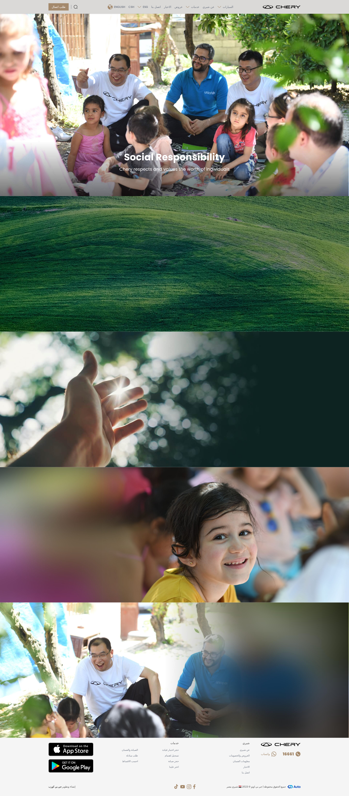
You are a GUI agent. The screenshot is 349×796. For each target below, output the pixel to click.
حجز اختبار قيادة (170, 750)
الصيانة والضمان (130, 750)
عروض (178, 7)
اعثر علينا (174, 767)
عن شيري (208, 7)
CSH (131, 7)
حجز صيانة (173, 761)
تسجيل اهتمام (172, 755)
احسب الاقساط (130, 761)
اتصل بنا (156, 7)
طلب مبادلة (132, 755)
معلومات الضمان (241, 761)
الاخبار (167, 7)
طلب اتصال (58, 7)
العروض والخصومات (239, 755)
